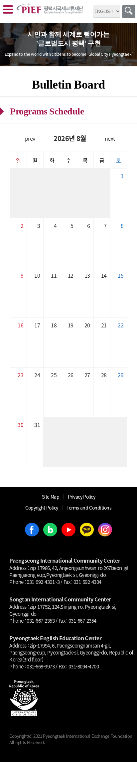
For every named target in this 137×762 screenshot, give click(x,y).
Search (128, 11)
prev (30, 138)
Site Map (51, 496)
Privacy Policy (81, 496)
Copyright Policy (41, 507)
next (110, 138)
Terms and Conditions (89, 507)
